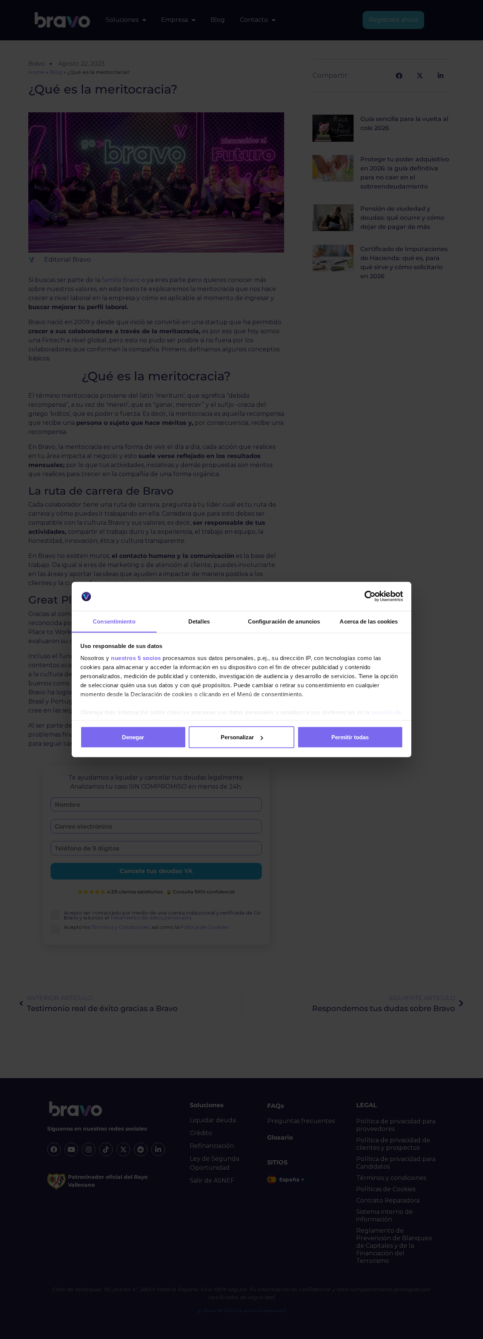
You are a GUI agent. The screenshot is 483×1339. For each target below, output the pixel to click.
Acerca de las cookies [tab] (369, 621)
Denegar (133, 737)
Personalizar (237, 737)
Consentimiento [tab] (114, 621)
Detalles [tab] (199, 621)
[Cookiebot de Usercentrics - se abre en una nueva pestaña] (370, 596)
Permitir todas (350, 737)
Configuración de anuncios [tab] (284, 621)
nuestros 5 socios (136, 657)
